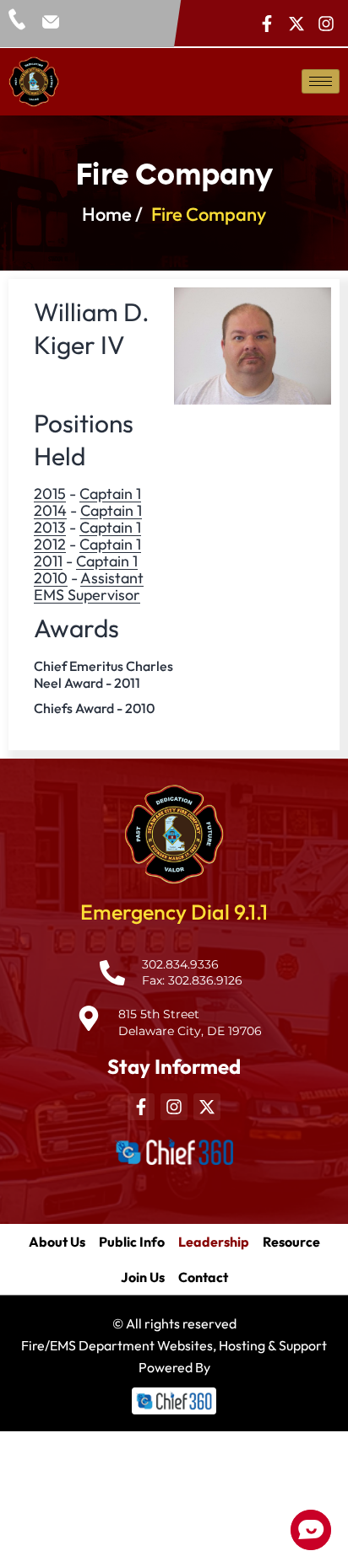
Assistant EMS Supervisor (89, 586)
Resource (291, 1241)
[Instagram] (326, 23)
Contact (203, 1277)
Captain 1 (110, 493)
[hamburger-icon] (321, 81)
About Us (57, 1241)
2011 (48, 561)
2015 (50, 493)
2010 (51, 578)
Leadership (213, 1241)
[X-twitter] (296, 23)
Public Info (132, 1241)
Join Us (143, 1277)
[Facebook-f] (266, 23)
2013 (50, 527)
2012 (50, 544)
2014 (50, 510)
